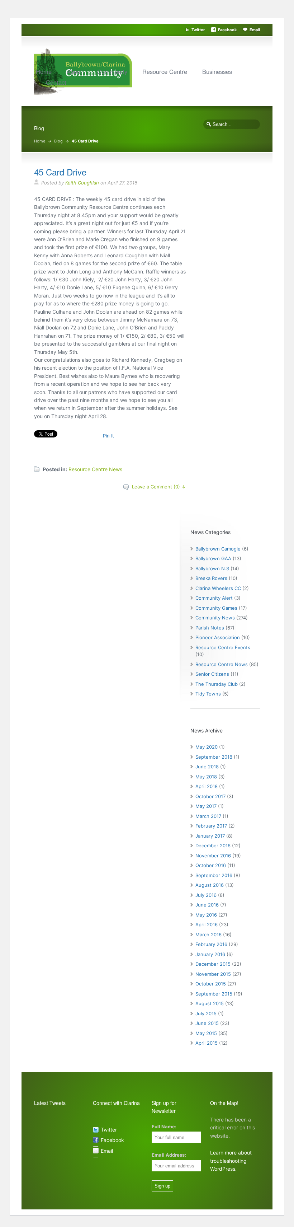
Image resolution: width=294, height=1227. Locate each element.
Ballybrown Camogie (218, 549)
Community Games (216, 608)
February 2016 (211, 944)
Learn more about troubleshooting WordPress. (231, 1160)
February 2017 (211, 826)
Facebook (227, 29)
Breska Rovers (211, 578)
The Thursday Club (216, 684)
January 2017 (210, 836)
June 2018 (207, 766)
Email (255, 29)
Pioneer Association (217, 637)
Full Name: (164, 1126)
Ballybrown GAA (213, 558)
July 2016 (206, 895)
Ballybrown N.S (212, 568)
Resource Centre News (95, 469)
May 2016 (206, 915)
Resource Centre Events (222, 647)
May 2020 (206, 747)
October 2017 (210, 796)
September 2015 (213, 994)
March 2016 (208, 934)
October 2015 (210, 984)
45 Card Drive (60, 171)
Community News (215, 617)
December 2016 (213, 845)
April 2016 (206, 924)
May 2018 (206, 776)
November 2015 (213, 974)
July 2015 (206, 1013)
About (74, 71)
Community (112, 71)
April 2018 (206, 786)
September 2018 (213, 757)
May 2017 (206, 806)
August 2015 (209, 1003)
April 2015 (206, 1043)
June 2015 (207, 1023)
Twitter (198, 29)
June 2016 (207, 905)
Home (44, 71)
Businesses (217, 71)
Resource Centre (164, 71)
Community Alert (214, 598)
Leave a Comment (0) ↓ (159, 487)
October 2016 (210, 865)
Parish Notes (209, 628)
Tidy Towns (208, 694)
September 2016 (213, 875)
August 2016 (209, 885)
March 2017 (208, 816)
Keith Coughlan (82, 183)
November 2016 (213, 855)
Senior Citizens (212, 674)
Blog (58, 141)
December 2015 (213, 964)
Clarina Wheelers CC (218, 588)
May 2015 (206, 1033)
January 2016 (210, 954)
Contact (56, 82)
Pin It (108, 436)
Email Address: (169, 1155)
